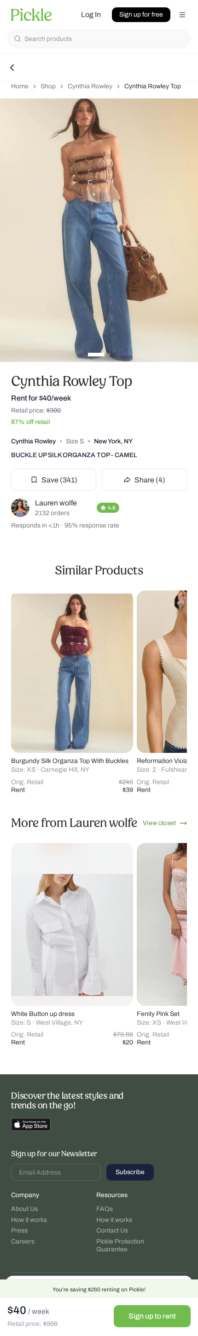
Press (19, 1230)
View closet (159, 823)
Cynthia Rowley (90, 86)
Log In (91, 14)
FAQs (104, 1208)
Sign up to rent (152, 1316)
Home (20, 86)
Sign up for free (141, 14)
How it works (29, 1219)
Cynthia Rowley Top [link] (152, 86)
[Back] (12, 67)
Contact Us (112, 1230)
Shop (48, 86)
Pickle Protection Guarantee (120, 1245)
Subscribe (130, 1172)
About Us (24, 1208)
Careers (23, 1241)
